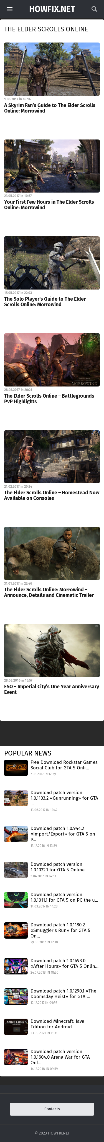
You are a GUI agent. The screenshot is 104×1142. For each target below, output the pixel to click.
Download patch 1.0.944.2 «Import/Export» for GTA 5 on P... (63, 834)
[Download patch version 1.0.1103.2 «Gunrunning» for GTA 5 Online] (16, 798)
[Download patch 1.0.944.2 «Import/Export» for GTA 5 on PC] (16, 833)
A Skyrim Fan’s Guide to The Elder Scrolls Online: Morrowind (49, 108)
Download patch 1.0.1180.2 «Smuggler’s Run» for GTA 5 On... (60, 930)
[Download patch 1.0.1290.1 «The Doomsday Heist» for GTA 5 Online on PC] (16, 996)
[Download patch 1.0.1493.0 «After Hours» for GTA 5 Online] (16, 966)
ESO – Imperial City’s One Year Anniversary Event (51, 689)
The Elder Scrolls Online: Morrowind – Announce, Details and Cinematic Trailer (49, 592)
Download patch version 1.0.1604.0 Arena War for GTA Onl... (60, 1057)
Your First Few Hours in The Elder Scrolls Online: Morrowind (49, 204)
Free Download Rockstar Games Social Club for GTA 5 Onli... (64, 765)
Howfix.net (52, 9)
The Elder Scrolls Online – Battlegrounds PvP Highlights (49, 398)
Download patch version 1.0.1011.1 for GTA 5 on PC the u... (64, 897)
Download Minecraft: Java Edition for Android (57, 1024)
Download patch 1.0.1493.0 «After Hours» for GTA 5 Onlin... (64, 963)
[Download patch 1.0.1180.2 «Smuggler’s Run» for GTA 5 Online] (16, 930)
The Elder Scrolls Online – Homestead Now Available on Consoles (51, 495)
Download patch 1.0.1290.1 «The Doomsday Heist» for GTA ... (63, 993)
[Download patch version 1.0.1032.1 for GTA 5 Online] (16, 869)
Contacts (52, 1109)
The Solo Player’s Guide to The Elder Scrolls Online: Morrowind (45, 301)
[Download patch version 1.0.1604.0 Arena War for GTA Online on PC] (16, 1056)
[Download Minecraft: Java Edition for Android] (16, 1026)
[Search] (94, 10)
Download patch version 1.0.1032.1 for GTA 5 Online (58, 867)
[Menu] (9, 9)
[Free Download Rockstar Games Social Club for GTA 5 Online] (16, 767)
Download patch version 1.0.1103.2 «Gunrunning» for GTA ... (64, 798)
